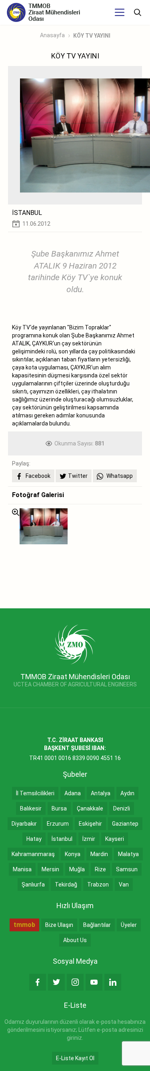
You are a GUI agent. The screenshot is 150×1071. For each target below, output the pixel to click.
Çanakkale (90, 808)
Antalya (100, 793)
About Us (75, 940)
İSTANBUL (27, 213)
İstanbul (62, 839)
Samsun (127, 869)
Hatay (34, 839)
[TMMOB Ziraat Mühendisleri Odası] (75, 644)
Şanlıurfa (33, 884)
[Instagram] (75, 982)
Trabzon (98, 884)
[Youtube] (94, 982)
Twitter (78, 476)
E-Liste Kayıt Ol (75, 1058)
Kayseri (114, 839)
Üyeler (129, 925)
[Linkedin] (112, 982)
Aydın (127, 793)
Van (124, 884)
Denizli (121, 808)
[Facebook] (37, 982)
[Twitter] (56, 982)
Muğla (77, 869)
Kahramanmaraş (33, 854)
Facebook (37, 476)
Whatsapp (119, 476)
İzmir (88, 839)
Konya (72, 854)
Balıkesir (31, 808)
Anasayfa (52, 35)
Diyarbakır (24, 823)
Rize (100, 869)
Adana (72, 793)
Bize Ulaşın (59, 925)
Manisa (22, 869)
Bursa (59, 808)
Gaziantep (125, 823)
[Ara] (137, 12)
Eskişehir (90, 823)
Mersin (50, 869)
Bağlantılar (97, 925)
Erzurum (58, 823)
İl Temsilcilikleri (35, 793)
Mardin (99, 854)
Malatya (128, 854)
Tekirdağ (66, 884)
